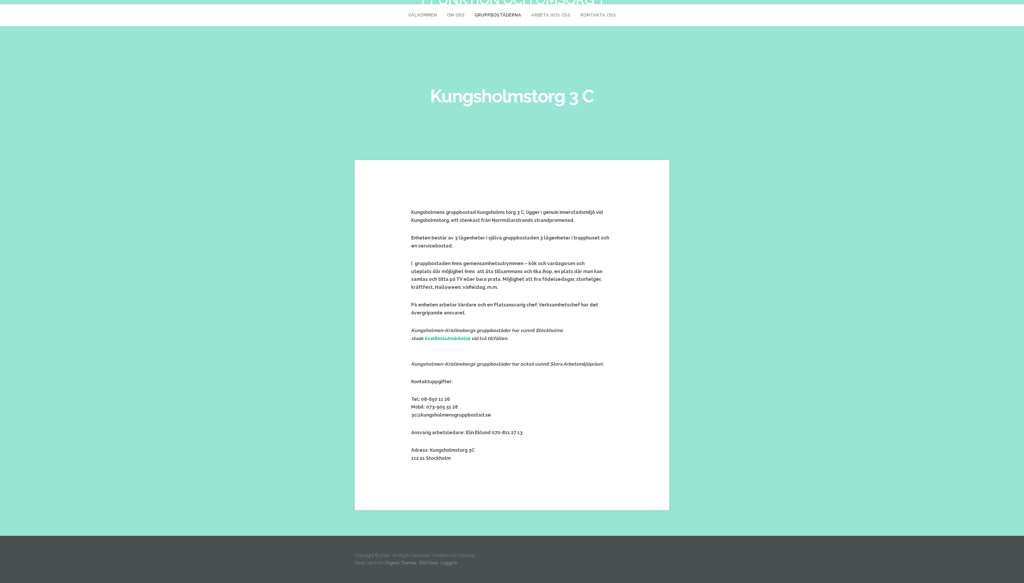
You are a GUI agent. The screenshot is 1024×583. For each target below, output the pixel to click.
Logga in (449, 562)
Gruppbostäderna (498, 15)
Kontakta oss (598, 15)
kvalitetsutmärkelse (448, 338)
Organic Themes (401, 562)
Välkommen (422, 15)
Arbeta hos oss (551, 15)
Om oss (456, 15)
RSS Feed (428, 562)
